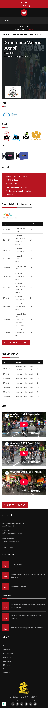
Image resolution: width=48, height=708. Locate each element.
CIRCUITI (15, 34)
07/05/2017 (7, 298)
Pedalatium (26, 204)
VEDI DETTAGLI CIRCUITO (16, 342)
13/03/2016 (7, 230)
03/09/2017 (7, 320)
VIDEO (39, 34)
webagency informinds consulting (24, 700)
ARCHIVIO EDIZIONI (28, 34)
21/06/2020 (7, 368)
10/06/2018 (7, 378)
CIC (31, 230)
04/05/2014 (7, 396)
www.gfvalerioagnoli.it (18, 187)
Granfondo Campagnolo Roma (19, 276)
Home (17, 29)
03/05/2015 (7, 392)
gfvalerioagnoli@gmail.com (21, 191)
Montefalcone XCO (18, 586)
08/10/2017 (7, 333)
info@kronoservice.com (10, 541)
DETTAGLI (6, 34)
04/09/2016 (7, 267)
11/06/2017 (7, 307)
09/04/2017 (7, 288)
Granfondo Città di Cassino (20, 319)
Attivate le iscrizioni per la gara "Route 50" (27, 628)
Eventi (23, 29)
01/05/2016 (7, 250)
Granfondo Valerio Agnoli (24, 374)
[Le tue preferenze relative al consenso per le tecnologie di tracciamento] (4, 704)
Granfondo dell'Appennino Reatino (20, 258)
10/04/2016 (7, 240)
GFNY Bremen (16, 565)
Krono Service (19, 697)
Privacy (4, 547)
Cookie (11, 547)
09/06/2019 (7, 374)
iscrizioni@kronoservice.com (12, 533)
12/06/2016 (7, 259)
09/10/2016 (7, 276)
